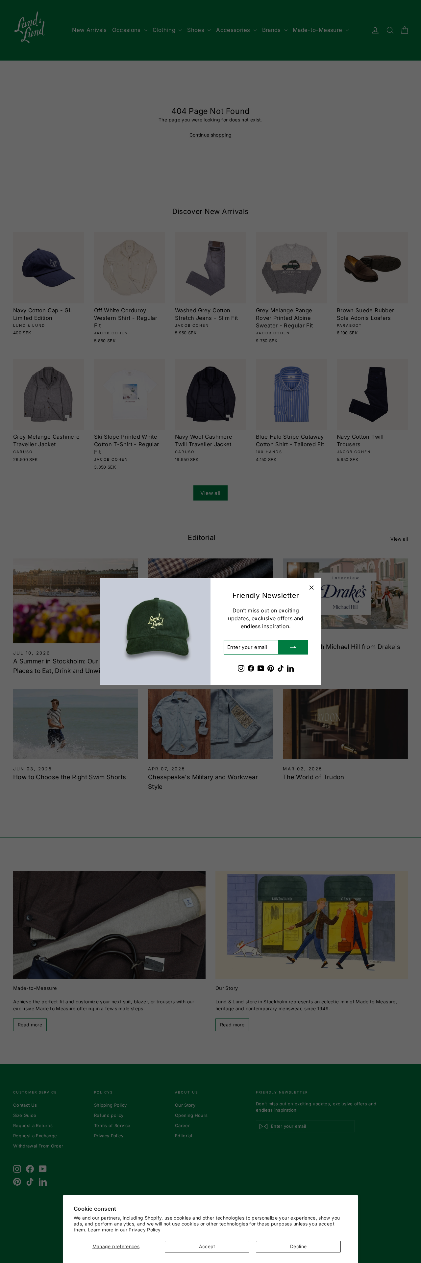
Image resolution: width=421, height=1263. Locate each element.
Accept (207, 1246)
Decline (298, 1246)
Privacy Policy (145, 1229)
